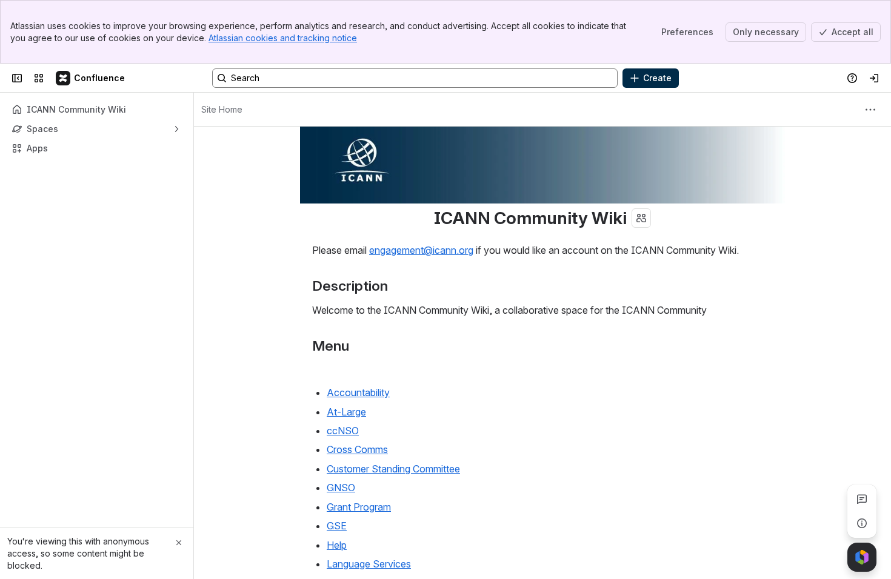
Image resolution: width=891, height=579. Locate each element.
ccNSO (343, 431)
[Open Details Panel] (862, 523)
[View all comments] (862, 499)
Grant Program (359, 507)
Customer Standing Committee (393, 469)
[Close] (179, 542)
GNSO (341, 487)
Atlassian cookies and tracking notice (283, 38)
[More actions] (870, 109)
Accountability (358, 392)
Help (337, 545)
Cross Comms (357, 449)
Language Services (369, 564)
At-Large (346, 412)
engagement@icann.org (421, 250)
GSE (337, 526)
